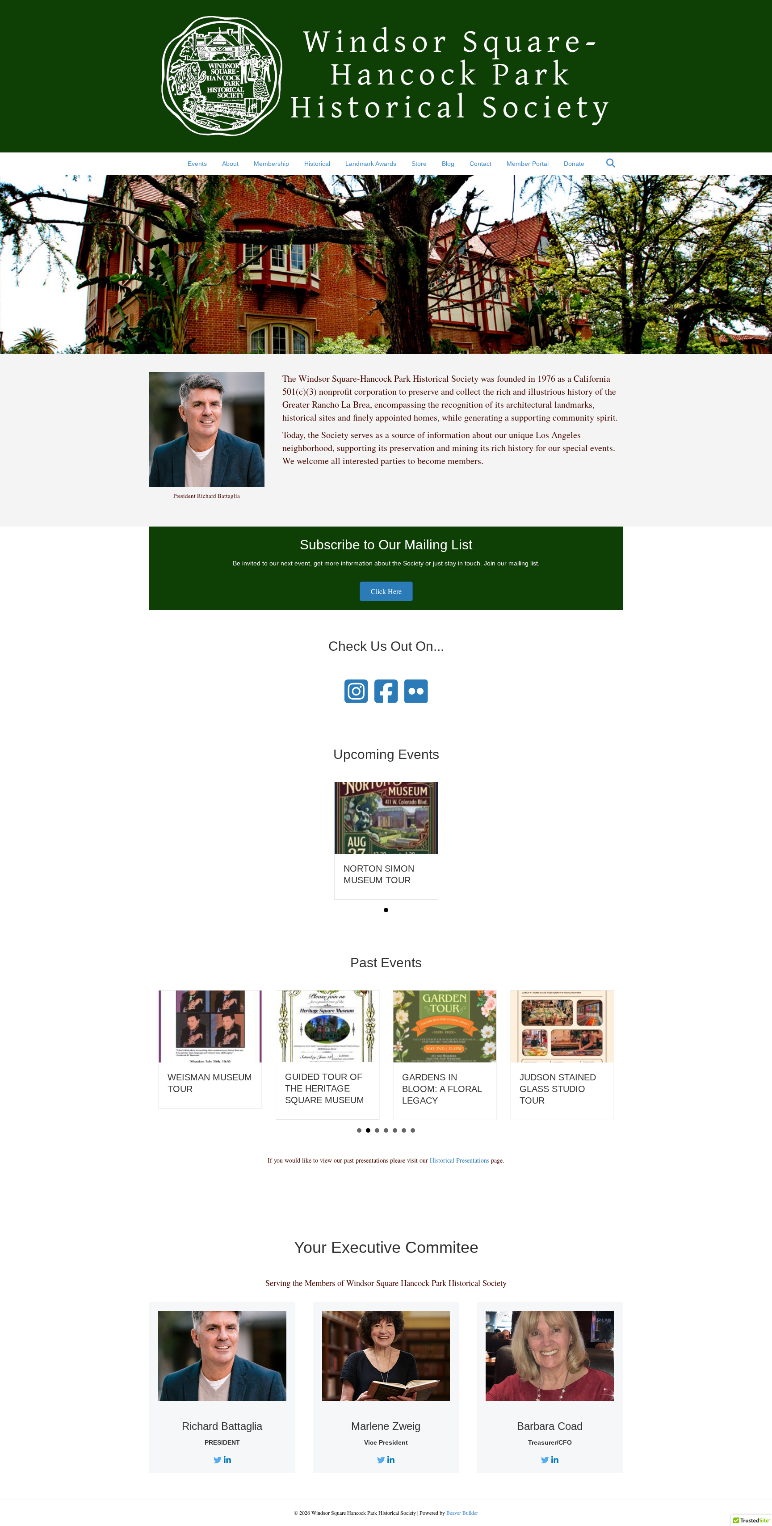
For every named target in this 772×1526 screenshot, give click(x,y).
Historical (317, 163)
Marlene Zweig (385, 1426)
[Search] (608, 163)
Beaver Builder (462, 1512)
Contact (480, 163)
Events (197, 163)
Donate (574, 163)
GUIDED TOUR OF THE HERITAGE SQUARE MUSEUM (324, 1088)
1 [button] (386, 910)
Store (419, 163)
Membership (271, 163)
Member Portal (528, 163)
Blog (448, 163)
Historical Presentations (459, 1160)
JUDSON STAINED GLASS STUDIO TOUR (558, 1088)
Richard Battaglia (222, 1426)
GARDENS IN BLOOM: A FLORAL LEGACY (442, 1088)
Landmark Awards (370, 163)
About (230, 163)
